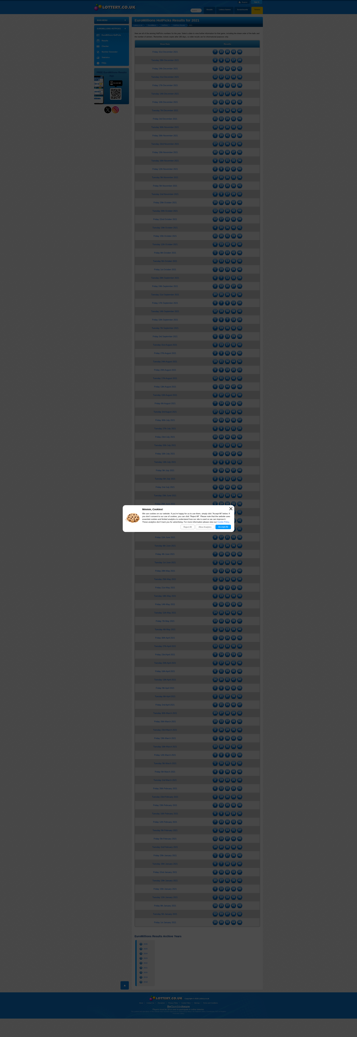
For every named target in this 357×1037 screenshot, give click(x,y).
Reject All (188, 527)
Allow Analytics (205, 527)
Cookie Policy (223, 522)
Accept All (223, 527)
